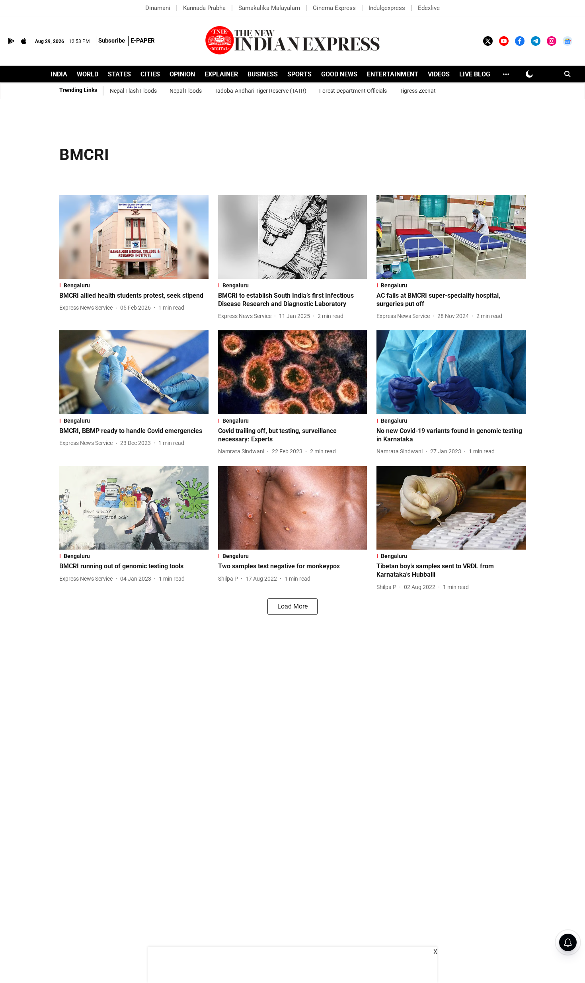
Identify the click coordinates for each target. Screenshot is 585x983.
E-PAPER (143, 40)
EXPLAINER (221, 74)
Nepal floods (186, 91)
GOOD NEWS (339, 74)
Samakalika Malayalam (269, 8)
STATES (119, 74)
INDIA (59, 74)
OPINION (182, 74)
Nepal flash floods (133, 91)
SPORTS (299, 74)
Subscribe (111, 40)
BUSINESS (263, 74)
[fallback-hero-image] (134, 237)
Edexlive (429, 8)
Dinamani (157, 8)
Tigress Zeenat (418, 91)
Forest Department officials (353, 91)
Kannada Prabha (204, 8)
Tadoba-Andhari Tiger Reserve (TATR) (260, 91)
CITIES (150, 74)
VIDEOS (439, 74)
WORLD (87, 74)
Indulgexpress (387, 8)
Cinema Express (334, 8)
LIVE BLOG (474, 74)
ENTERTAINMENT (392, 74)
